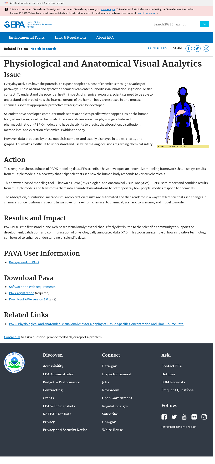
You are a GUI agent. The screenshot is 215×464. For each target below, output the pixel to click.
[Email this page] (206, 48)
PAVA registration (21, 293)
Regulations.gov (115, 406)
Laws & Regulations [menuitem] (70, 38)
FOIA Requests (173, 382)
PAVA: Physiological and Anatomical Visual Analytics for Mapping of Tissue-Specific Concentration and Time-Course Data (96, 324)
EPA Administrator (58, 374)
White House (112, 430)
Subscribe (110, 414)
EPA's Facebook (164, 417)
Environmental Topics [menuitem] (27, 38)
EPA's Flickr (194, 417)
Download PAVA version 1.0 (28, 299)
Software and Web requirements (32, 286)
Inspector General (116, 374)
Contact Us (157, 48)
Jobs (105, 382)
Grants (48, 398)
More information (147, 13)
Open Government (117, 398)
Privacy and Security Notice (65, 430)
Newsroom (110, 390)
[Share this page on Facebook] (188, 48)
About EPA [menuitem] (105, 38)
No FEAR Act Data (57, 414)
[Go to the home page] (14, 24)
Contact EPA (171, 366)
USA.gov (109, 422)
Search (204, 24)
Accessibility (53, 366)
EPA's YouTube (184, 417)
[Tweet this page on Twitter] (197, 48)
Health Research (43, 49)
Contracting (52, 390)
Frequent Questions (177, 390)
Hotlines (168, 374)
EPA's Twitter (174, 417)
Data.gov (109, 366)
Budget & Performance (61, 382)
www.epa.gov (108, 9)
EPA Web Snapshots (59, 406)
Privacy (49, 422)
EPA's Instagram (204, 417)
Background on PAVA (24, 262)
